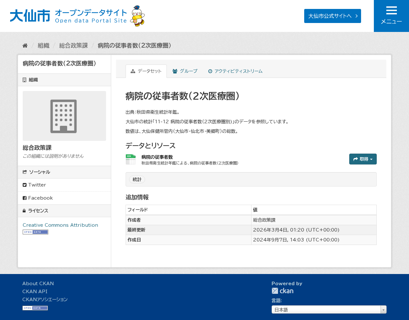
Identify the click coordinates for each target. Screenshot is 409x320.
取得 (364, 159)
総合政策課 (73, 45)
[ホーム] (25, 45)
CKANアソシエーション (45, 299)
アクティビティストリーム (238, 71)
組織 (43, 45)
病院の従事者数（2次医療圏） (134, 45)
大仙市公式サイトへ (330, 16)
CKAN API (34, 291)
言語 (276, 300)
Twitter (36, 185)
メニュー (391, 21)
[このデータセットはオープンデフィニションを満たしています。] (35, 231)
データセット (149, 71)
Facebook (40, 198)
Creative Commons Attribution (60, 225)
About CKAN (38, 283)
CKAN (282, 290)
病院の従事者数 (157, 157)
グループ (187, 71)
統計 (137, 179)
